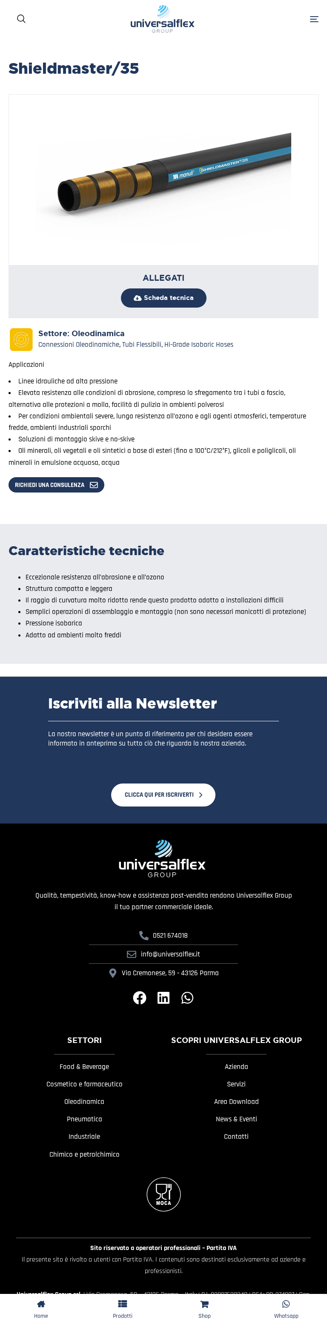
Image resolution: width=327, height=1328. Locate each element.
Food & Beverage (84, 1067)
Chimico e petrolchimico (84, 1154)
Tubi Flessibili (141, 344)
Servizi (236, 1084)
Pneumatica (84, 1119)
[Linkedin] (163, 998)
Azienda (236, 1067)
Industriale (84, 1136)
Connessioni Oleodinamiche (78, 344)
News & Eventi (236, 1119)
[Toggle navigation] (287, 19)
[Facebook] (139, 998)
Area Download (236, 1101)
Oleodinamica (98, 333)
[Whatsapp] (187, 998)
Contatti (236, 1136)
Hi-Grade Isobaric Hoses (198, 344)
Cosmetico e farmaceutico (84, 1084)
